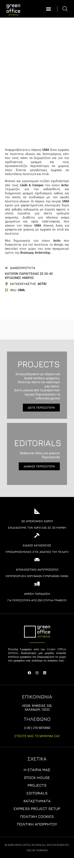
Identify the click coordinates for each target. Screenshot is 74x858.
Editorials (37, 793)
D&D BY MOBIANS (37, 850)
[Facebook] (29, 673)
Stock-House (37, 777)
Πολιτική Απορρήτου (37, 824)
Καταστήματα (37, 801)
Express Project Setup (37, 808)
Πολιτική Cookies (37, 816)
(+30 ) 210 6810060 (37, 728)
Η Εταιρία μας (37, 770)
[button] (49, 9)
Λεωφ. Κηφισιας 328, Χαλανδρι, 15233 (37, 708)
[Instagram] (37, 673)
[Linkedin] (44, 673)
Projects (37, 785)
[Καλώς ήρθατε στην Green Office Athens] (13, 9)
